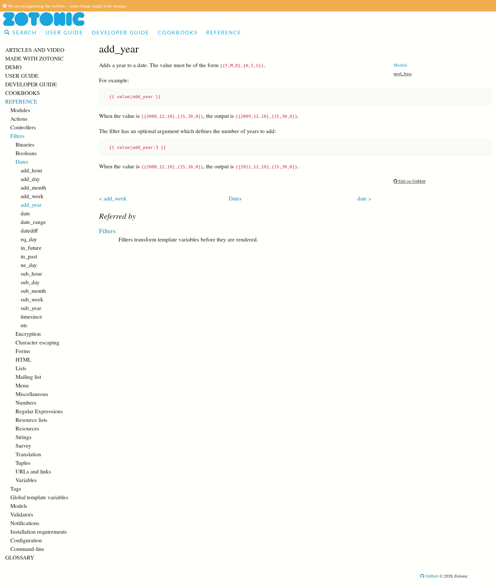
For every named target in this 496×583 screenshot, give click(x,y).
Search (23, 33)
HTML (23, 359)
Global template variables (39, 497)
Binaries (25, 144)
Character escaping (37, 342)
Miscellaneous (32, 393)
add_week (32, 196)
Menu (22, 385)
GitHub (431, 576)
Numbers (26, 402)
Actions (19, 118)
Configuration (26, 540)
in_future (31, 247)
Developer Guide (121, 33)
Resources (27, 428)
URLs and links (33, 471)
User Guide (64, 33)
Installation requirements (38, 531)
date (25, 213)
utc (24, 325)
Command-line (27, 548)
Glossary (19, 557)
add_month (33, 187)
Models (18, 505)
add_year (31, 204)
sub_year (31, 307)
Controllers (23, 127)
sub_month (33, 290)
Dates (22, 161)
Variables (26, 479)
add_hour (31, 170)
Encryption (28, 333)
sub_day (30, 282)
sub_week (32, 299)
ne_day (29, 264)
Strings (24, 436)
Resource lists (31, 419)
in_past (29, 256)
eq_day (29, 239)
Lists (21, 368)
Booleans (26, 153)
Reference (223, 33)
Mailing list (28, 376)
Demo (13, 67)
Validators (21, 514)
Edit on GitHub (411, 181)
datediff (29, 230)
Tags (15, 488)
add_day (30, 178)
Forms (23, 350)
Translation (28, 454)
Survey (23, 445)
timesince (31, 316)
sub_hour (31, 273)
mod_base (403, 73)
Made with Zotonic (34, 58)
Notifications (24, 523)
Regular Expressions (39, 411)
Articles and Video (34, 49)
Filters (17, 135)
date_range (33, 221)
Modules (20, 110)
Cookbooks (177, 33)
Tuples (23, 462)
